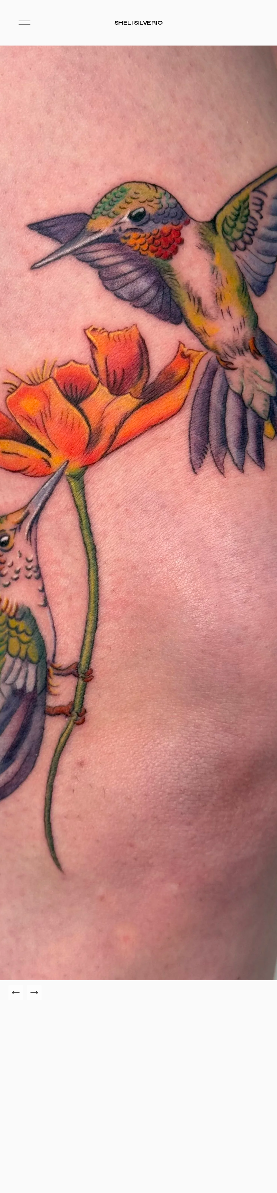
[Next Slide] (34, 992)
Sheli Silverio (139, 22)
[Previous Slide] (15, 992)
